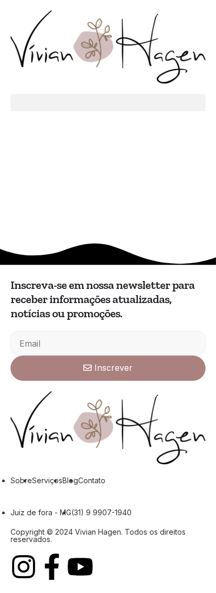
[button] (108, 102)
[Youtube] (80, 567)
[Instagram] (23, 567)
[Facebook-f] (52, 567)
